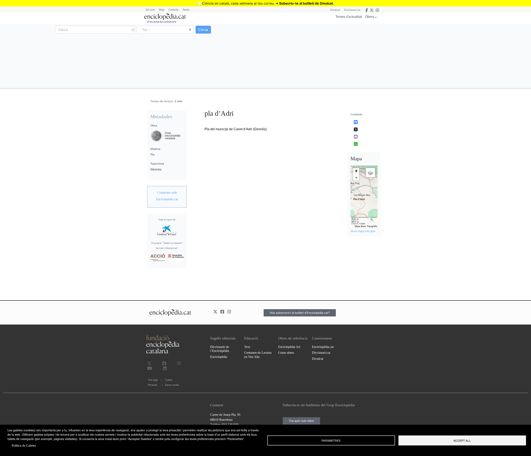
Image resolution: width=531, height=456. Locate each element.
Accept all (462, 440)
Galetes (169, 379)
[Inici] (165, 16)
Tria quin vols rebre (301, 420)
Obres (369, 16)
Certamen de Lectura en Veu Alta (258, 354)
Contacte (173, 9)
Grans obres (286, 352)
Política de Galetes (24, 445)
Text (247, 347)
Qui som (150, 9)
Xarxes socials (172, 384)
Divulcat (335, 9)
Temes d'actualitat (348, 16)
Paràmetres (331, 440)
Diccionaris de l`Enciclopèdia (219, 349)
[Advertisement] (397, 56)
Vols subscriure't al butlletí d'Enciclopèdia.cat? (300, 312)
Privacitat (152, 384)
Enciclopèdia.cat (323, 347)
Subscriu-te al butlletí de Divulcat (306, 3)
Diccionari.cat (352, 9)
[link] (167, 196)
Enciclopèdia (218, 357)
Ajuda (186, 9)
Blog (161, 9)
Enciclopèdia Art (289, 347)
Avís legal (153, 379)
